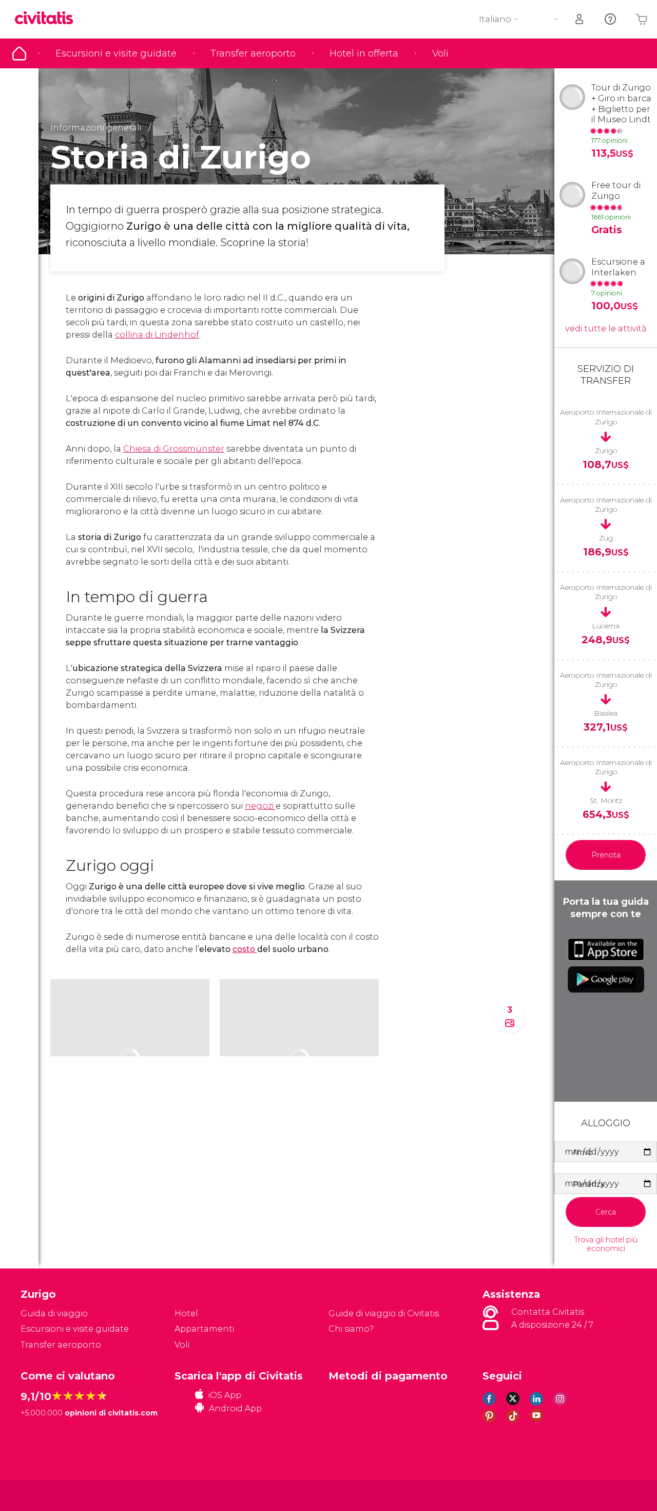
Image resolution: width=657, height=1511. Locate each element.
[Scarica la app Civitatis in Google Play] (606, 979)
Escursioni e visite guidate (116, 53)
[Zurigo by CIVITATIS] (48, 18)
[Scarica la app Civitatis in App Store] (606, 949)
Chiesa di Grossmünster (173, 449)
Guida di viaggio (19, 53)
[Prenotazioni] (580, 19)
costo (245, 949)
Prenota (606, 855)
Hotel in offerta (364, 53)
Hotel (186, 1313)
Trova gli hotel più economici (605, 1244)
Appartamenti (204, 1329)
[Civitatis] (46, 1495)
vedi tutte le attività (606, 328)
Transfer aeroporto (253, 53)
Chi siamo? (351, 1329)
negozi (260, 806)
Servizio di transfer (605, 374)
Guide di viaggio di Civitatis (383, 1313)
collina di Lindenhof (157, 335)
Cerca (605, 1212)
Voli (440, 53)
